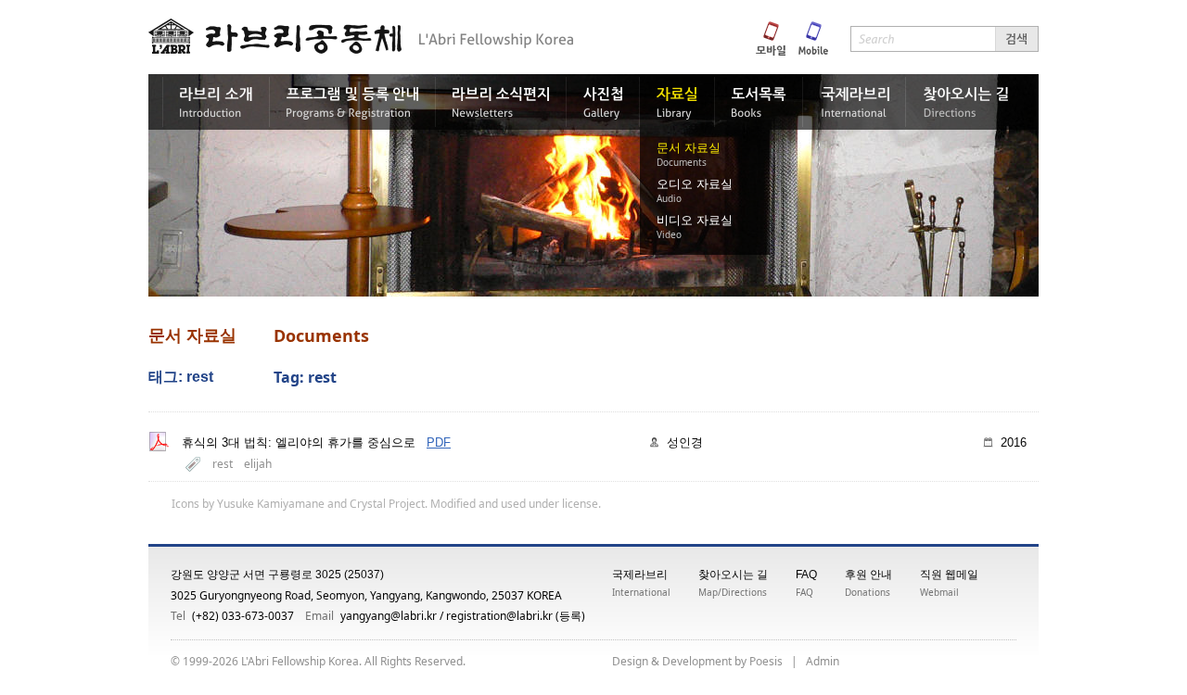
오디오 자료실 (695, 184)
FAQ (806, 574)
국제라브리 (640, 574)
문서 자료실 (689, 148)
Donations (867, 592)
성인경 (685, 442)
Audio (669, 198)
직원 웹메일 (949, 574)
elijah (258, 464)
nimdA (822, 661)
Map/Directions (732, 592)
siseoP (766, 661)
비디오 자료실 (695, 220)
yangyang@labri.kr (388, 616)
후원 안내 (868, 574)
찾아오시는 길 (733, 574)
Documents (682, 162)
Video (669, 234)
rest (222, 464)
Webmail (939, 592)
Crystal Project (387, 504)
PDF (439, 442)
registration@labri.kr (499, 616)
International (641, 592)
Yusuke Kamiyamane (271, 504)
